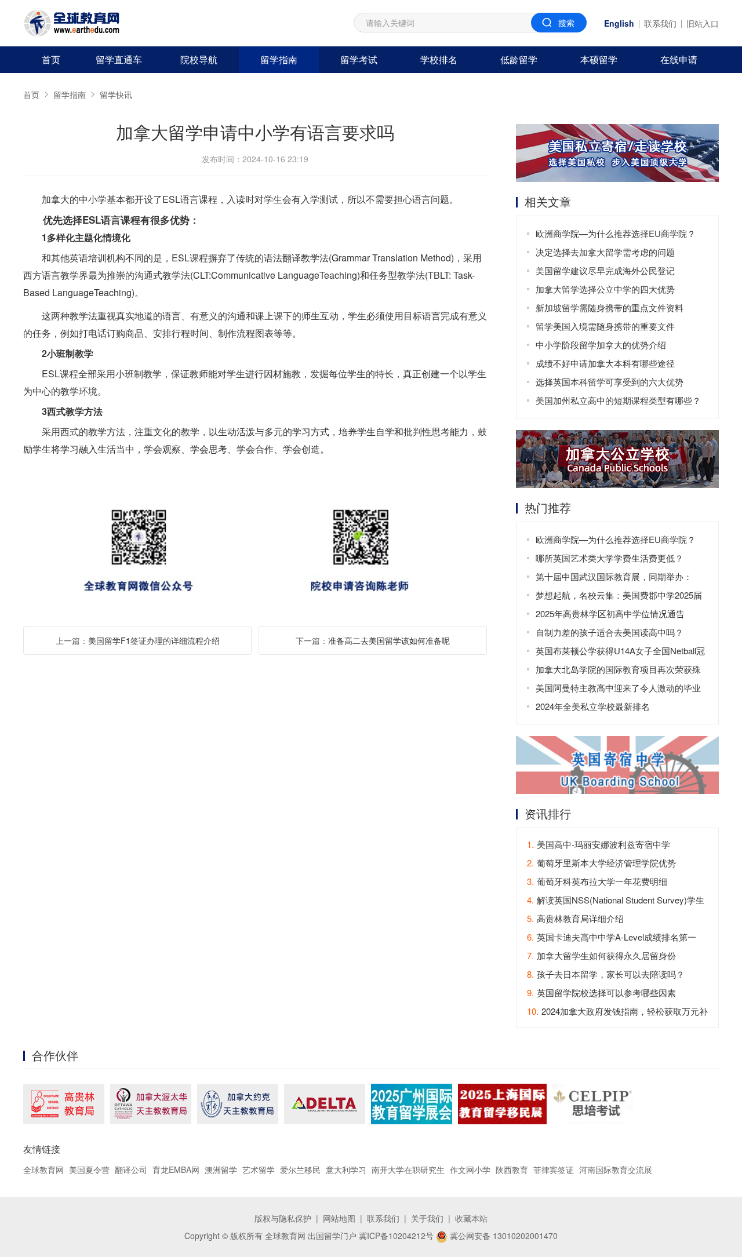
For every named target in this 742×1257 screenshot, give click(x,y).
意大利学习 (346, 1169)
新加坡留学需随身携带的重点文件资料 (609, 307)
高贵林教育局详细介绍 (575, 918)
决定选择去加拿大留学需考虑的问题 (605, 252)
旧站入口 (702, 23)
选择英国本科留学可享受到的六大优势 (609, 382)
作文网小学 (470, 1169)
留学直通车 (119, 59)
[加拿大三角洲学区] (324, 1104)
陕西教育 (512, 1169)
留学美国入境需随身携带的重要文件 (605, 326)
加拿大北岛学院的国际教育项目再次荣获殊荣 (618, 671)
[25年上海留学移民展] (502, 1104)
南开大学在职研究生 (408, 1169)
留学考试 (358, 59)
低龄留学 (518, 59)
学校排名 (438, 59)
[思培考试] (592, 1104)
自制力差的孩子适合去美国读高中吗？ (609, 632)
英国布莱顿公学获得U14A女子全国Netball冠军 (620, 652)
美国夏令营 (89, 1169)
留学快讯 (116, 94)
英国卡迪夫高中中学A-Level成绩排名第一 (611, 937)
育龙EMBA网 (175, 1169)
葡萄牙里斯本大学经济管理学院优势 (601, 863)
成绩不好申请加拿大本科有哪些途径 (605, 363)
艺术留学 (258, 1169)
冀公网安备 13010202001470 (503, 1235)
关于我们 (427, 1218)
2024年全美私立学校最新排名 (593, 706)
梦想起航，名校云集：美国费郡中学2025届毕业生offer (619, 596)
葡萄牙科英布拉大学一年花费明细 (597, 881)
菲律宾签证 (553, 1169)
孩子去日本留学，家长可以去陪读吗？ (606, 974)
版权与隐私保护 (282, 1218)
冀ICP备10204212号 (396, 1235)
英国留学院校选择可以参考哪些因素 (601, 992)
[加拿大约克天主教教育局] (237, 1104)
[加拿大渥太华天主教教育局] (150, 1104)
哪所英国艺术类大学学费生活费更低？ (609, 558)
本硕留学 (598, 59)
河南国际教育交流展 (615, 1169)
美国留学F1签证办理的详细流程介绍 (154, 640)
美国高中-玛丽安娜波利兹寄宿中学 (598, 844)
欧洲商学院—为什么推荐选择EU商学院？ (616, 233)
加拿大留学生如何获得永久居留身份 (601, 955)
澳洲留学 (221, 1169)
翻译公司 (131, 1169)
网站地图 (339, 1218)
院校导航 (198, 59)
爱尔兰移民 (300, 1169)
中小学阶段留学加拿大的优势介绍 (601, 344)
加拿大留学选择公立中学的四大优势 (605, 289)
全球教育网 (43, 1169)
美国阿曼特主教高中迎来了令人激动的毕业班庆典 (618, 689)
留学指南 (278, 59)
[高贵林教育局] (63, 1104)
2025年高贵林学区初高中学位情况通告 (610, 613)
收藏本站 (471, 1218)
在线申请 (678, 59)
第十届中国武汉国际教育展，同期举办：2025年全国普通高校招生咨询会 (614, 578)
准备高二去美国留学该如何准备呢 (389, 640)
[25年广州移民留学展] (411, 1104)
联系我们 (660, 23)
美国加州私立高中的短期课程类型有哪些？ (618, 400)
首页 (51, 59)
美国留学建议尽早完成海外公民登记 (605, 270)
